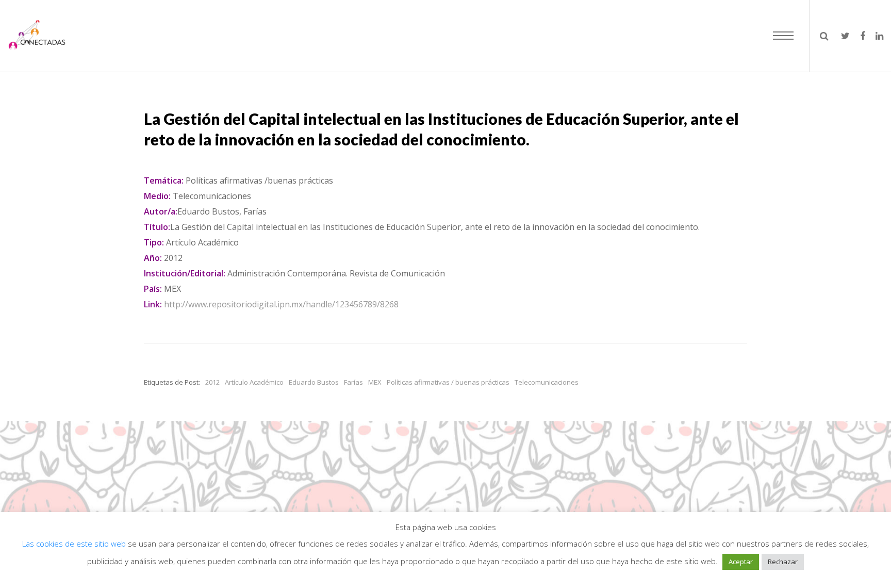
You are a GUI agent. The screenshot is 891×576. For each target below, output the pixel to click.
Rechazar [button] (783, 561)
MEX (375, 382)
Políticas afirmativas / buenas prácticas (448, 382)
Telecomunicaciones (547, 382)
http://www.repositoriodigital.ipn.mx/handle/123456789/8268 (281, 304)
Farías (353, 382)
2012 (212, 382)
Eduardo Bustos (314, 382)
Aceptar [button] (741, 561)
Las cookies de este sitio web (75, 543)
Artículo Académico (254, 382)
